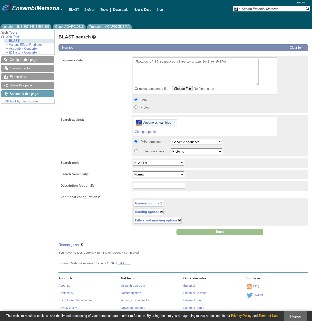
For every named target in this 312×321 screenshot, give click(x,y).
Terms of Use (268, 316)
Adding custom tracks (135, 300)
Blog (159, 9)
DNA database (150, 142)
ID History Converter (23, 52)
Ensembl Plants (193, 307)
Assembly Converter (23, 48)
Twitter (258, 294)
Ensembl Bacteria (195, 293)
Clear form (297, 47)
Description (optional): (77, 185)
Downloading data (133, 307)
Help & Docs (142, 9)
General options (147, 203)
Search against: (72, 119)
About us (64, 285)
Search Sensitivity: (74, 174)
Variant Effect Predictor (25, 44)
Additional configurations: (80, 197)
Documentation (131, 293)
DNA (143, 100)
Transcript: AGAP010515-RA (109, 26)
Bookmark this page (24, 94)
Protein (145, 107)
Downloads (120, 9)
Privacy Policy (241, 316)
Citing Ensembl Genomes (75, 300)
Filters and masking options (156, 220)
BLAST (74, 9)
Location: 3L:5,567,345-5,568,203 (25, 26)
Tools (104, 9)
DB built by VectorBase (21, 101)
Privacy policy (67, 307)
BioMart (89, 9)
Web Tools (13, 37)
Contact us (65, 293)
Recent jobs (68, 245)
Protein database (152, 151)
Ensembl (189, 285)
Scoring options (147, 212)
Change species (146, 132)
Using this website (133, 285)
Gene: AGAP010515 (69, 26)
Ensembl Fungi (193, 300)
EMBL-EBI (124, 263)
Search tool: (69, 163)
